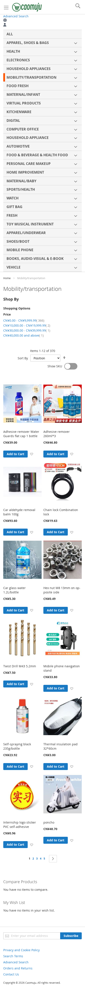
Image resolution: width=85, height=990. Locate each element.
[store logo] (27, 7)
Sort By (23, 358)
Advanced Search (16, 16)
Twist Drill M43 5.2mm (19, 666)
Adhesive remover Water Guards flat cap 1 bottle (21, 434)
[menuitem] (42, 34)
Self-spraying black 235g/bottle (17, 746)
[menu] (42, 151)
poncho (48, 822)
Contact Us (11, 974)
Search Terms (13, 956)
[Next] (53, 858)
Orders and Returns (17, 968)
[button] (31, 454)
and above (23, 335)
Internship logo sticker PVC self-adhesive (19, 824)
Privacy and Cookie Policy (21, 950)
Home (7, 278)
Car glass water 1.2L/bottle (14, 590)
